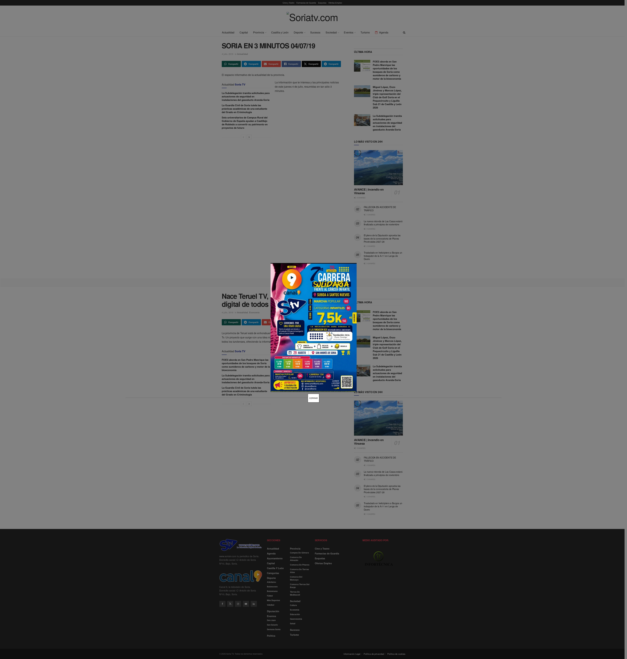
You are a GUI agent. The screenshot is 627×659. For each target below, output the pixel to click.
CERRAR (313, 398)
